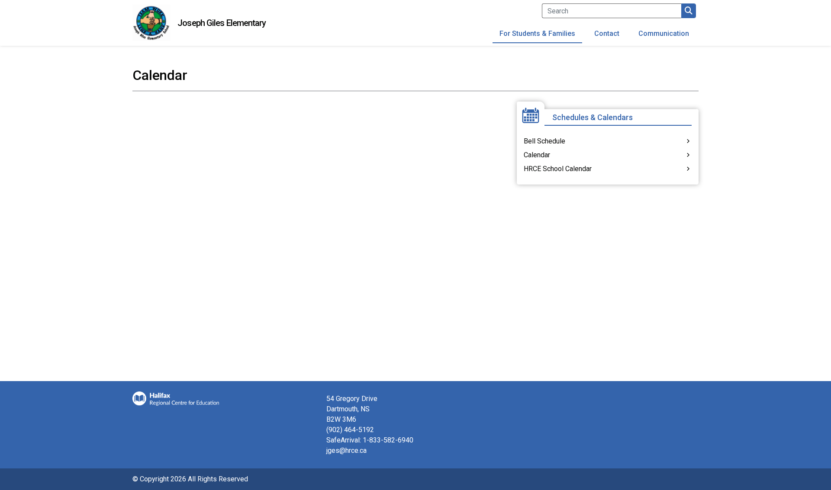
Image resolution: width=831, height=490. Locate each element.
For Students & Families (537, 33)
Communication (663, 33)
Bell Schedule (544, 141)
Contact (606, 33)
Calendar (537, 155)
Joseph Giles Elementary (221, 23)
